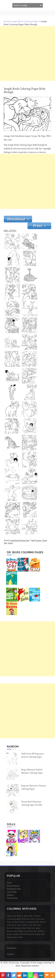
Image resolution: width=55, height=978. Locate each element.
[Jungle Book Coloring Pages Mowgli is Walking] (29, 526)
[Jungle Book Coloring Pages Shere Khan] (29, 325)
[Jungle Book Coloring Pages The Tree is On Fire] (29, 375)
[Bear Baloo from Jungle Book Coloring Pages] (12, 258)
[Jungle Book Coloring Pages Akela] (12, 358)
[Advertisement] (27, 53)
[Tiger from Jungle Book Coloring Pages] (12, 442)
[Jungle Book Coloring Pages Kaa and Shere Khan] (29, 241)
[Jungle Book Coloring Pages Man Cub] (29, 308)
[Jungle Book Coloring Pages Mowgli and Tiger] (12, 308)
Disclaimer (11, 948)
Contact (10, 954)
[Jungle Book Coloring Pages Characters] (12, 426)
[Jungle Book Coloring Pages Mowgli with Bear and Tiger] (29, 459)
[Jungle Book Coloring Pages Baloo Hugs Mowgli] (12, 459)
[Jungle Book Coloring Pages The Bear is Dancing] (12, 493)
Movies (10, 543)
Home (6, 21)
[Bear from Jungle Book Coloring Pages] (29, 392)
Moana (10, 895)
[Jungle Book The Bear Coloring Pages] (29, 409)
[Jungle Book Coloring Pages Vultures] (12, 291)
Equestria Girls (14, 888)
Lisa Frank (12, 891)
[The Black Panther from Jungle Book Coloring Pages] (12, 241)
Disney (44, 540)
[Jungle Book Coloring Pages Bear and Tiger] (12, 509)
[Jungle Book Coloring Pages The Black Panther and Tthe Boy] (12, 526)
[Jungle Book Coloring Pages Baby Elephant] (12, 375)
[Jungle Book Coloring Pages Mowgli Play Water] (29, 342)
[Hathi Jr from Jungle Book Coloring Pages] (12, 409)
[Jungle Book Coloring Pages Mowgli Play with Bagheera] (29, 476)
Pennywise (12, 898)
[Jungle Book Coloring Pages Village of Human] (29, 442)
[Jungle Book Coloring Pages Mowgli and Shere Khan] (12, 275)
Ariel (9, 882)
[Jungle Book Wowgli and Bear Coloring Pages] (29, 291)
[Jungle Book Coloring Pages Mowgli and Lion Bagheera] (29, 493)
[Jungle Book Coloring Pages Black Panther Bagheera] (12, 342)
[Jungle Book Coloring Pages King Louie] (12, 325)
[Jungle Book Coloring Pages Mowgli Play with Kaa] (29, 258)
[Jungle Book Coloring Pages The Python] (29, 275)
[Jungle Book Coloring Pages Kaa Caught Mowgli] (29, 426)
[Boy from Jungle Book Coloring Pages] (12, 392)
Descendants (13, 885)
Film (5, 543)
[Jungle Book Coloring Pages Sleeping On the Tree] (12, 476)
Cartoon (38, 540)
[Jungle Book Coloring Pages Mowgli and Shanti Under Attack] (29, 509)
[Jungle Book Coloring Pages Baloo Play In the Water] (29, 358)
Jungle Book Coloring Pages (24, 21)
